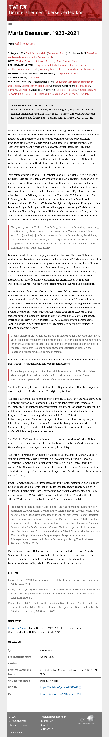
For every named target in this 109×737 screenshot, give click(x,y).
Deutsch (34, 77)
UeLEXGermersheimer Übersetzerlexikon (19, 720)
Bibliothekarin (56, 65)
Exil (59, 89)
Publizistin (14, 69)
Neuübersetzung (87, 89)
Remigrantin (72, 65)
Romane (12, 89)
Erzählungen (83, 85)
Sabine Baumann (28, 43)
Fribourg (50, 61)
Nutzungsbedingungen (53, 716)
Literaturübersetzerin (85, 69)
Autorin (84, 65)
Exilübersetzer (64, 81)
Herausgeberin (47, 69)
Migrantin (41, 65)
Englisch (62, 73)
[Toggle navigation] (54, 25)
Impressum (46, 720)
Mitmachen (46, 728)
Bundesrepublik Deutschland (35, 57)
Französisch (74, 73)
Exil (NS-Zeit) (69, 89)
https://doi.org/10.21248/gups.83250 (60, 694)
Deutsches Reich (57, 53)
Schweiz (39, 61)
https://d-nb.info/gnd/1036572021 (59, 687)
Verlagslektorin (29, 69)
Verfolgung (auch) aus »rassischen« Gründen (64, 93)
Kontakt (44, 724)
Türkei (20, 61)
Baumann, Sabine (18, 628)
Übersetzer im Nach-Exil (35, 85)
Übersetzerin (64, 69)
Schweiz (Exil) (15, 93)
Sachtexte (24, 89)
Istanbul (29, 61)
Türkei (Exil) (30, 93)
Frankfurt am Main (35, 53)
